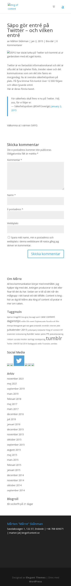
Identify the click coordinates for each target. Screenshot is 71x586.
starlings (31, 339)
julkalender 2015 (17, 329)
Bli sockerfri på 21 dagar (20, 503)
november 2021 (15, 378)
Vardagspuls (32, 344)
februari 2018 (14, 398)
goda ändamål (35, 326)
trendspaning (40, 339)
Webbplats (12, 223)
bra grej (24, 317)
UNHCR (16, 344)
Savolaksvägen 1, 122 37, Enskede (25, 528)
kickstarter (41, 330)
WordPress (35, 581)
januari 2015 (13, 470)
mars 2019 (12, 393)
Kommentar (14, 159)
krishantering (21, 334)
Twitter (10, 344)
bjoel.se (10, 317)
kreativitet (11, 334)
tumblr (54, 338)
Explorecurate (40, 321)
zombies (54, 344)
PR (47, 334)
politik (43, 334)
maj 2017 (12, 404)
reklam (10, 339)
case (43, 316)
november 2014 (15, 480)
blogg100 (17, 317)
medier (37, 334)
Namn (11, 195)
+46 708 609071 (55, 528)
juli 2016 (11, 419)
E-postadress (15, 209)
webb (39, 344)
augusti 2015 (14, 449)
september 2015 (16, 444)
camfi (38, 317)
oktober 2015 (14, 439)
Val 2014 (23, 344)
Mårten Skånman (19, 41)
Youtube (46, 343)
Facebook (50, 321)
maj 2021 (12, 383)
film (57, 321)
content (50, 316)
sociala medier (20, 339)
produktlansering (56, 334)
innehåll (45, 325)
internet (53, 326)
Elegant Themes (36, 577)
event (32, 321)
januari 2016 (13, 424)
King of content (53, 330)
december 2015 (15, 429)
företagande (18, 326)
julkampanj (32, 330)
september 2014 (16, 490)
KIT (61, 330)
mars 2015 (12, 459)
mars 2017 (12, 409)
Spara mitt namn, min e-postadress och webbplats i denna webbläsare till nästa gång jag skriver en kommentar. (33, 241)
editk (23, 321)
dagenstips (14, 321)
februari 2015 (14, 464)
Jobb (58, 326)
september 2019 (16, 388)
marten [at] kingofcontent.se (24, 532)
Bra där (50, 41)
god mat (26, 326)
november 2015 (15, 434)
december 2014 (15, 475)
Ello (28, 321)
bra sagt (32, 317)
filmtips (10, 326)
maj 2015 (12, 454)
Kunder (30, 334)
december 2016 (15, 414)
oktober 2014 (14, 485)
